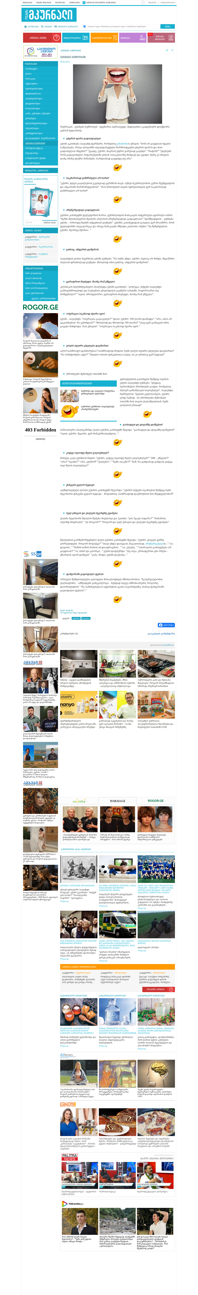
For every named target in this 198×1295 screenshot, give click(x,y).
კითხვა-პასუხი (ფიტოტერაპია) (79, 967)
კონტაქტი (74, 3)
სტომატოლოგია (34, 88)
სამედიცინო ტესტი (35, 158)
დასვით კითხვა (155, 989)
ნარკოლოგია (32, 108)
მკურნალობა (46, 246)
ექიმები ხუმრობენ (35, 143)
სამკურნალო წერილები (73, 996)
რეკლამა (60, 3)
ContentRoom (162, 645)
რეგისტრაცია (168, 3)
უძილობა (123, 143)
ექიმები (48, 27)
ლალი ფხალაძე (33, 278)
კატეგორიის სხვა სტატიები (76, 849)
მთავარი (27, 3)
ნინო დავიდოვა (33, 273)
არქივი (28, 223)
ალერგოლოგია (33, 98)
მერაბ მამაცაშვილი (35, 283)
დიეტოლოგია (32, 103)
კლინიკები (33, 27)
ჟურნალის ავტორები (36, 171)
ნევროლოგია (83, 972)
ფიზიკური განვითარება (37, 238)
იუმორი (76, 618)
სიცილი (86, 618)
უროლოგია (120, 972)
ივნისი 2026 (50, 223)
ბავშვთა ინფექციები (36, 255)
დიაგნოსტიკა (32, 163)
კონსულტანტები (34, 269)
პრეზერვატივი (154, 543)
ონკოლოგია (32, 128)
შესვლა (152, 3)
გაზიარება (169, 625)
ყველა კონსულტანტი (44, 298)
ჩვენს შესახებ (43, 3)
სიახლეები (31, 68)
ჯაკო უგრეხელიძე (34, 293)
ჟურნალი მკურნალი (67, 27)
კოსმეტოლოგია (34, 133)
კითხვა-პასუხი (33, 231)
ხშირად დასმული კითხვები (101, 3)
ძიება (167, 27)
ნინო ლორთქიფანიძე (36, 288)
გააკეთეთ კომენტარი (161, 633)
